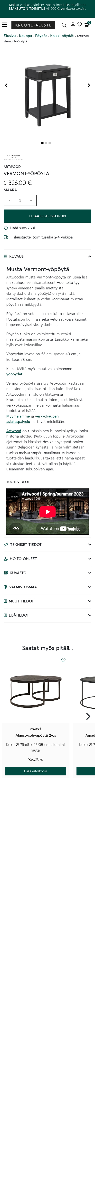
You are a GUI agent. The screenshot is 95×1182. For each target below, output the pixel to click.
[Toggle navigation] (6, 25)
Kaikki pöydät (62, 36)
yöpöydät (14, 374)
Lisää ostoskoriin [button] (35, 771)
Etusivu (10, 36)
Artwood (13, 431)
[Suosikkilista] (79, 25)
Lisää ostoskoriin (47, 216)
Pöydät (41, 36)
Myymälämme (18, 416)
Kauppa (25, 36)
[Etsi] (64, 25)
